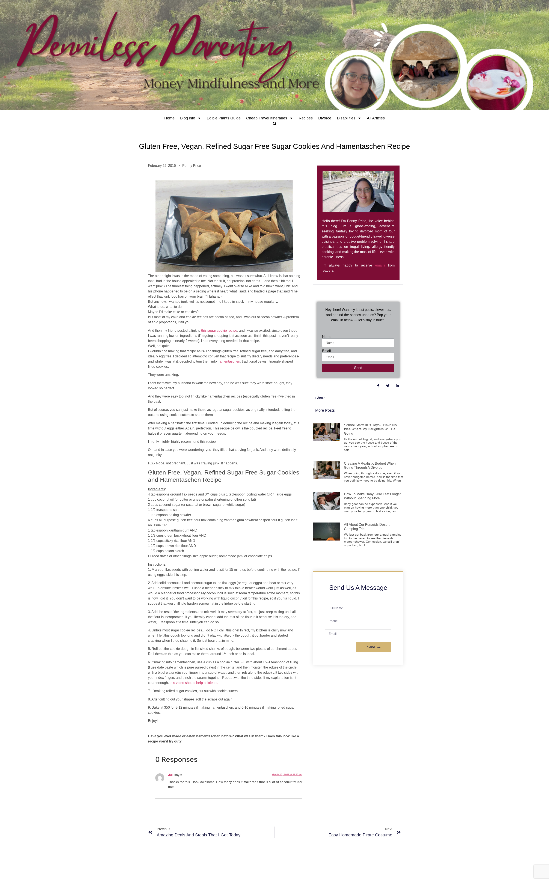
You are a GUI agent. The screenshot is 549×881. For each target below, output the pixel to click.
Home (169, 118)
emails (380, 265)
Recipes (306, 118)
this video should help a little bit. (194, 683)
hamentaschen (229, 361)
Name (326, 337)
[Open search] (274, 123)
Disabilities (346, 118)
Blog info (187, 118)
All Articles (376, 118)
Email (326, 351)
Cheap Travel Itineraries (266, 118)
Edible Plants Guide (224, 118)
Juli (170, 775)
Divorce (324, 118)
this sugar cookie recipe (219, 330)
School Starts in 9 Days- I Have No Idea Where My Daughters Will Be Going (370, 429)
